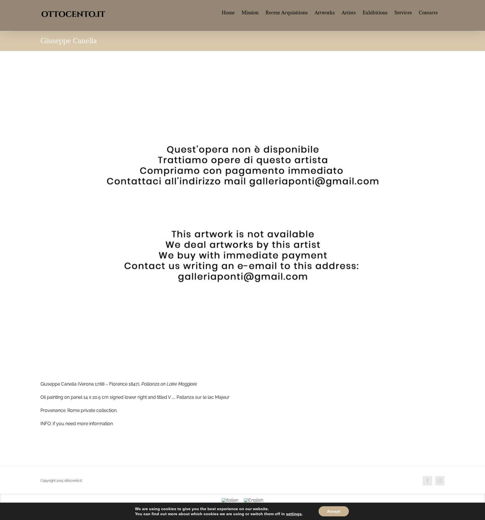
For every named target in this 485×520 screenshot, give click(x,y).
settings (294, 514)
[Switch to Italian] (230, 500)
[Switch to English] (253, 500)
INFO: (46, 423)
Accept (333, 511)
